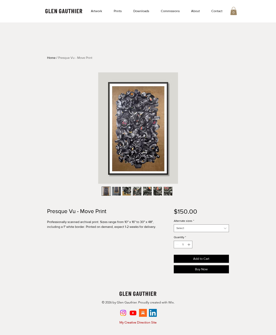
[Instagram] (123, 313)
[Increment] (189, 244)
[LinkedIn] (153, 313)
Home (51, 57)
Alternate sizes (184, 220)
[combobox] (201, 228)
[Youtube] (133, 313)
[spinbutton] (183, 244)
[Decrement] (176, 244)
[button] (96, 11)
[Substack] (143, 313)
